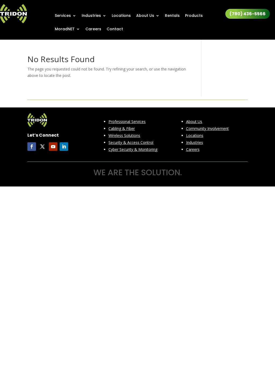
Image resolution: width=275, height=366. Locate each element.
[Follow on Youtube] (53, 146)
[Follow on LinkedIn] (64, 146)
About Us (145, 16)
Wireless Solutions (124, 135)
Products (194, 16)
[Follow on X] (42, 146)
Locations (121, 16)
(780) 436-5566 (248, 14)
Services (63, 16)
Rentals (172, 16)
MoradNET (65, 29)
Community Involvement (207, 128)
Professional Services (127, 121)
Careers (93, 29)
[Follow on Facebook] (31, 146)
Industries (91, 16)
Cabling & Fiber (121, 128)
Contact (115, 29)
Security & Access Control (130, 142)
